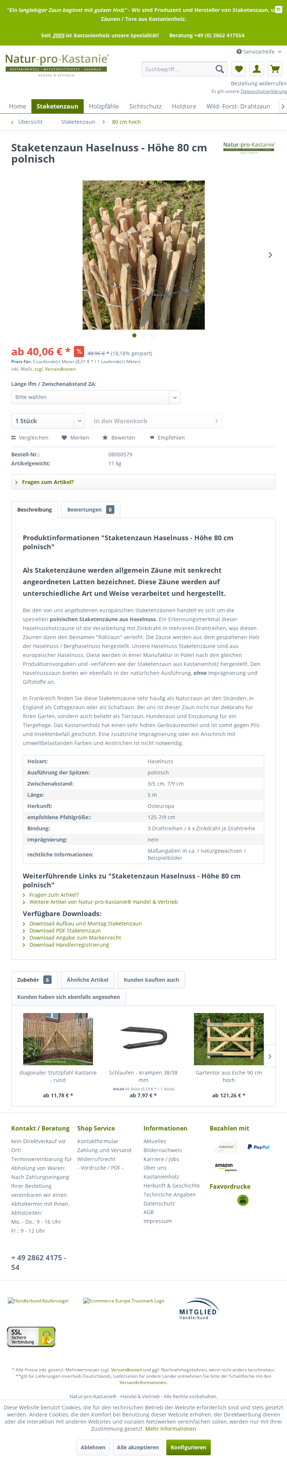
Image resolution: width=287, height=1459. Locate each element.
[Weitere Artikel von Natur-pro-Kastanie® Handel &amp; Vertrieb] (249, 155)
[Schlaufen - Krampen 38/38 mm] (144, 1039)
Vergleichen (33, 437)
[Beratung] (243, 1200)
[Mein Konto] (256, 69)
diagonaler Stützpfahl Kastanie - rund (58, 1076)
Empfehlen (170, 437)
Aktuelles (155, 1141)
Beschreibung (34, 509)
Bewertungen (89, 509)
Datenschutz (159, 1203)
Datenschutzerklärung (264, 91)
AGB (149, 1212)
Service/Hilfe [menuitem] (259, 51)
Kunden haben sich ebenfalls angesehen (68, 996)
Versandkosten (126, 1370)
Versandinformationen (143, 1382)
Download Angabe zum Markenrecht (74, 937)
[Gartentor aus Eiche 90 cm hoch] (229, 1039)
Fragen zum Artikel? (47, 481)
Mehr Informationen (170, 1428)
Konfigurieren (188, 1447)
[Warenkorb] (275, 69)
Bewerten (123, 437)
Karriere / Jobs (161, 1159)
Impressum (158, 1220)
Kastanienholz (161, 1176)
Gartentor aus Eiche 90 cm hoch (229, 1076)
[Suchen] (220, 69)
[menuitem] (185, 69)
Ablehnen (93, 1447)
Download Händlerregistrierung (68, 944)
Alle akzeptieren (138, 1447)
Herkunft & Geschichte (172, 1185)
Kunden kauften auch (151, 979)
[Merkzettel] (238, 69)
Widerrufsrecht (96, 1159)
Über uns (155, 1167)
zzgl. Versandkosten (55, 369)
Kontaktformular (97, 1141)
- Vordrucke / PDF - (100, 1167)
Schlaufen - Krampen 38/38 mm (143, 1076)
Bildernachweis (163, 1150)
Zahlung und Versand (104, 1150)
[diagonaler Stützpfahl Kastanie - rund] (58, 1039)
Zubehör (33, 979)
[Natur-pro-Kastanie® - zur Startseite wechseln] (57, 69)
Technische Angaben (170, 1194)
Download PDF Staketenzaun (64, 930)
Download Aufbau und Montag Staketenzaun (85, 923)
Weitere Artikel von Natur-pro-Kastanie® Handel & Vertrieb (103, 901)
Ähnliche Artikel (87, 979)
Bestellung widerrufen (259, 83)
